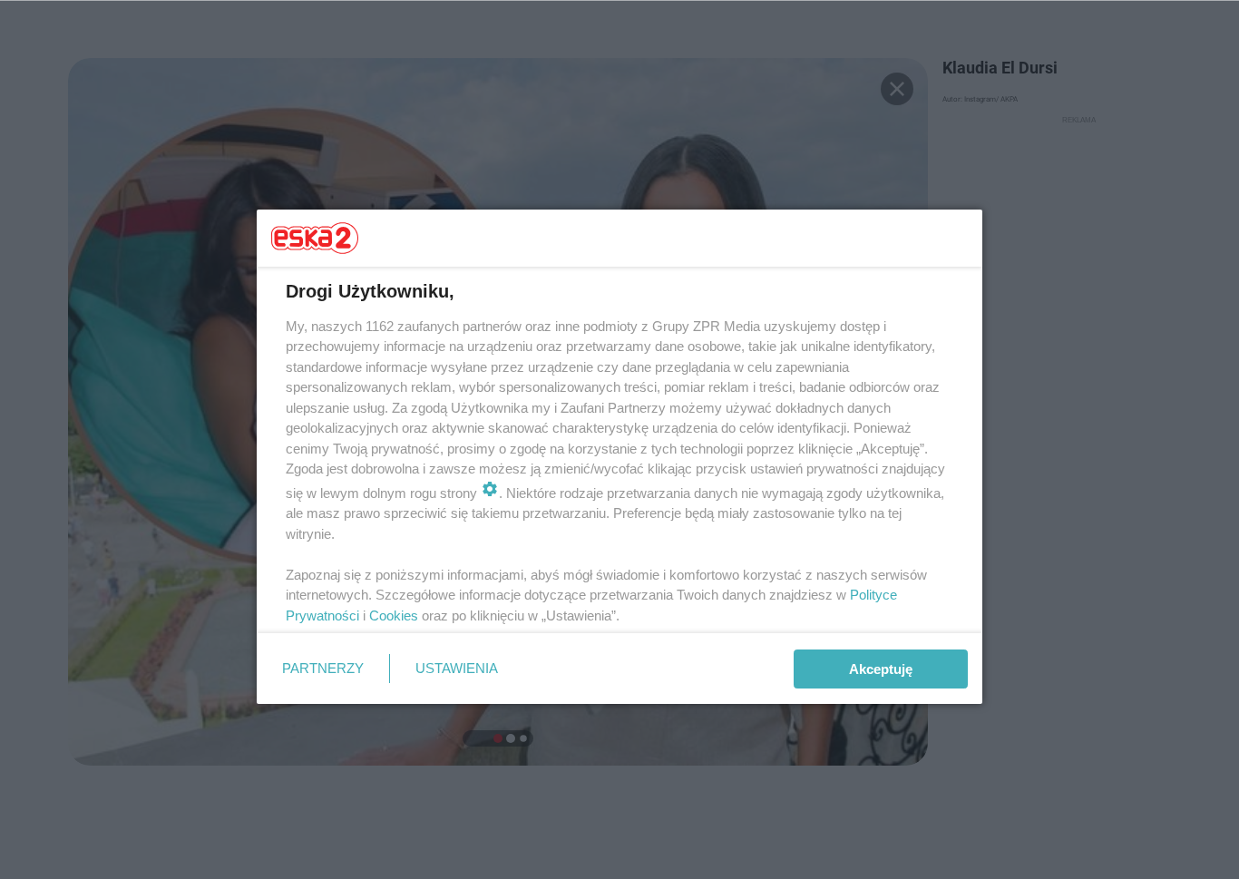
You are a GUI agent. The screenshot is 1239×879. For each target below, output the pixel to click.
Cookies (393, 615)
